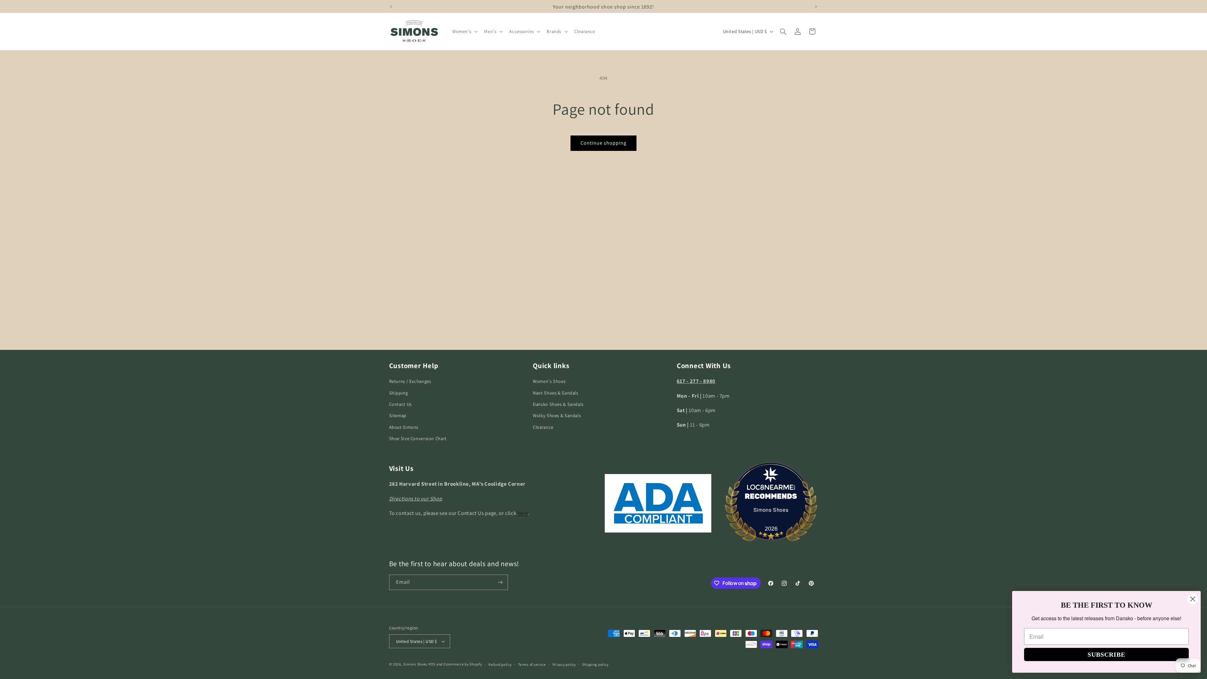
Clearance (543, 427)
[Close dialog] (1192, 598)
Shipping (398, 393)
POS (431, 664)
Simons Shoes (771, 509)
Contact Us (400, 404)
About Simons (404, 427)
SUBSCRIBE (1106, 654)
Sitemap (397, 415)
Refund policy (500, 664)
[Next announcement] (816, 6)
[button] (464, 31)
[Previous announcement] (391, 6)
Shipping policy (595, 664)
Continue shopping (604, 143)
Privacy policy (564, 664)
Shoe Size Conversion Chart (418, 438)
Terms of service (532, 664)
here (522, 513)
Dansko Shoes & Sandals (558, 404)
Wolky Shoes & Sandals (557, 415)
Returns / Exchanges (410, 381)
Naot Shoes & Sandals (555, 393)
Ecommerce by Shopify (463, 664)
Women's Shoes (549, 381)
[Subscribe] (500, 582)
